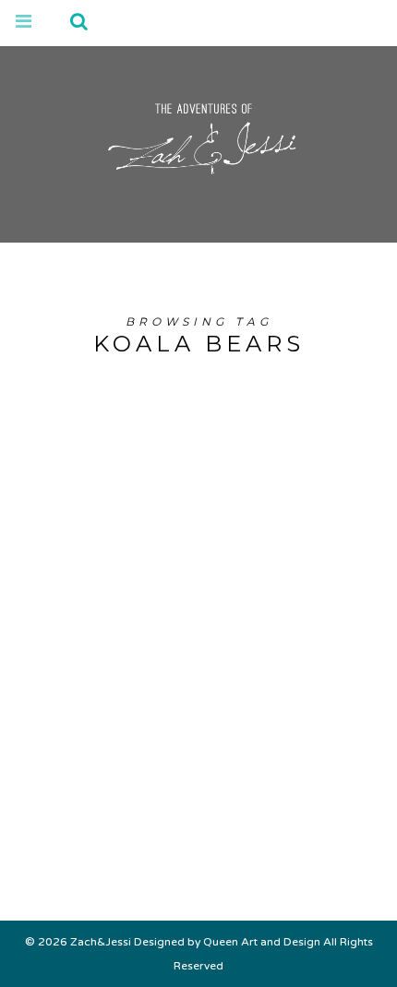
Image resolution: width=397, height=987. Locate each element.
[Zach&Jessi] (198, 134)
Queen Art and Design (261, 941)
